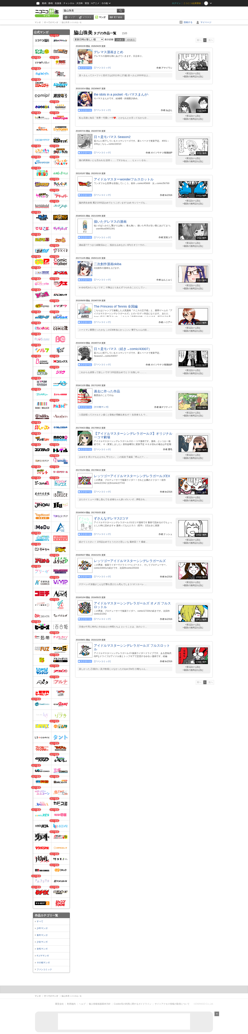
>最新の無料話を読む (193, 76)
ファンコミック (44, 969)
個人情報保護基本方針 (100, 1004)
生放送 (58, 3)
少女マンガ (42, 942)
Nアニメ (95, 3)
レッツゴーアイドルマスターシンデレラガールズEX (132, 476)
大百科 (79, 3)
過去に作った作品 (107, 391)
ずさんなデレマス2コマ (111, 518)
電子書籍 (117, 17)
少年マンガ (42, 928)
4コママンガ (43, 955)
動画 (44, 3)
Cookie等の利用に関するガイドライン (132, 1004)
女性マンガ (42, 949)
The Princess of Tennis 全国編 (116, 306)
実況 (87, 3)
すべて (40, 921)
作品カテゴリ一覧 (46, 915)
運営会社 (59, 1004)
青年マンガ (42, 935)
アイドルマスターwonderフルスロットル (124, 179)
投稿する (188, 22)
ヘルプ (82, 1004)
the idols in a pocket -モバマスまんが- (121, 94)
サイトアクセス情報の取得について (172, 1004)
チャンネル (68, 3)
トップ (71, 17)
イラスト (87, 17)
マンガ (102, 17)
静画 (50, 3)
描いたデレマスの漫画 (110, 221)
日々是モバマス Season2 (112, 137)
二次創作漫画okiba (107, 264)
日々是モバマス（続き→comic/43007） (123, 349)
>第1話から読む (193, 73)
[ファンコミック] (102, 67)
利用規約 (71, 1004)
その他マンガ (43, 962)
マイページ (205, 22)
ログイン (176, 3)
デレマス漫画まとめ (108, 52)
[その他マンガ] (101, 407)
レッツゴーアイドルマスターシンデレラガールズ (130, 561)
